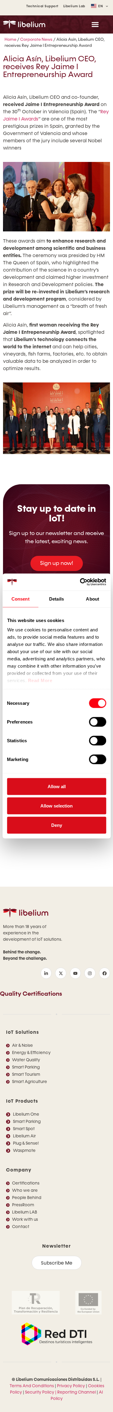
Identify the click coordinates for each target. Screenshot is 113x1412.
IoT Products (22, 1101)
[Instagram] (89, 973)
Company (18, 1170)
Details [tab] (56, 598)
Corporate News (36, 39)
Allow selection (56, 805)
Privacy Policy (71, 1386)
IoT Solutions (22, 1032)
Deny (56, 824)
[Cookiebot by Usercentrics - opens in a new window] (80, 582)
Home (10, 39)
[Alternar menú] (95, 24)
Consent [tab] (20, 598)
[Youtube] (75, 973)
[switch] (97, 722)
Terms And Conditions (32, 1386)
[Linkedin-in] (46, 973)
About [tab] (92, 598)
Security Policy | (40, 1392)
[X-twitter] (60, 973)
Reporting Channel (76, 1392)
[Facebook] (104, 973)
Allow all (57, 786)
